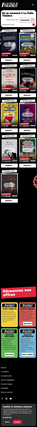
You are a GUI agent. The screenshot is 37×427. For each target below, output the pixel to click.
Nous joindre (27, 354)
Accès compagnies (7, 380)
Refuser (7, 422)
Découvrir (28, 323)
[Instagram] (6, 398)
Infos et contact (7, 392)
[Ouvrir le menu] (32, 4)
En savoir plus (7, 417)
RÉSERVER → (9, 60)
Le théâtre (5, 372)
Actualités (4, 388)
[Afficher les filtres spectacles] (33, 24)
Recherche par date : (13, 20)
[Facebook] (2, 398)
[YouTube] (10, 398)
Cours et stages (6, 384)
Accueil (3, 368)
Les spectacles (6, 376)
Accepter (17, 422)
